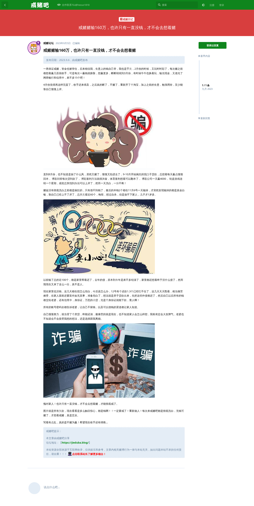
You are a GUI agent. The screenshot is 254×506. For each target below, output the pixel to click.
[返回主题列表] (4, 4)
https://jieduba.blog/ (75, 442)
